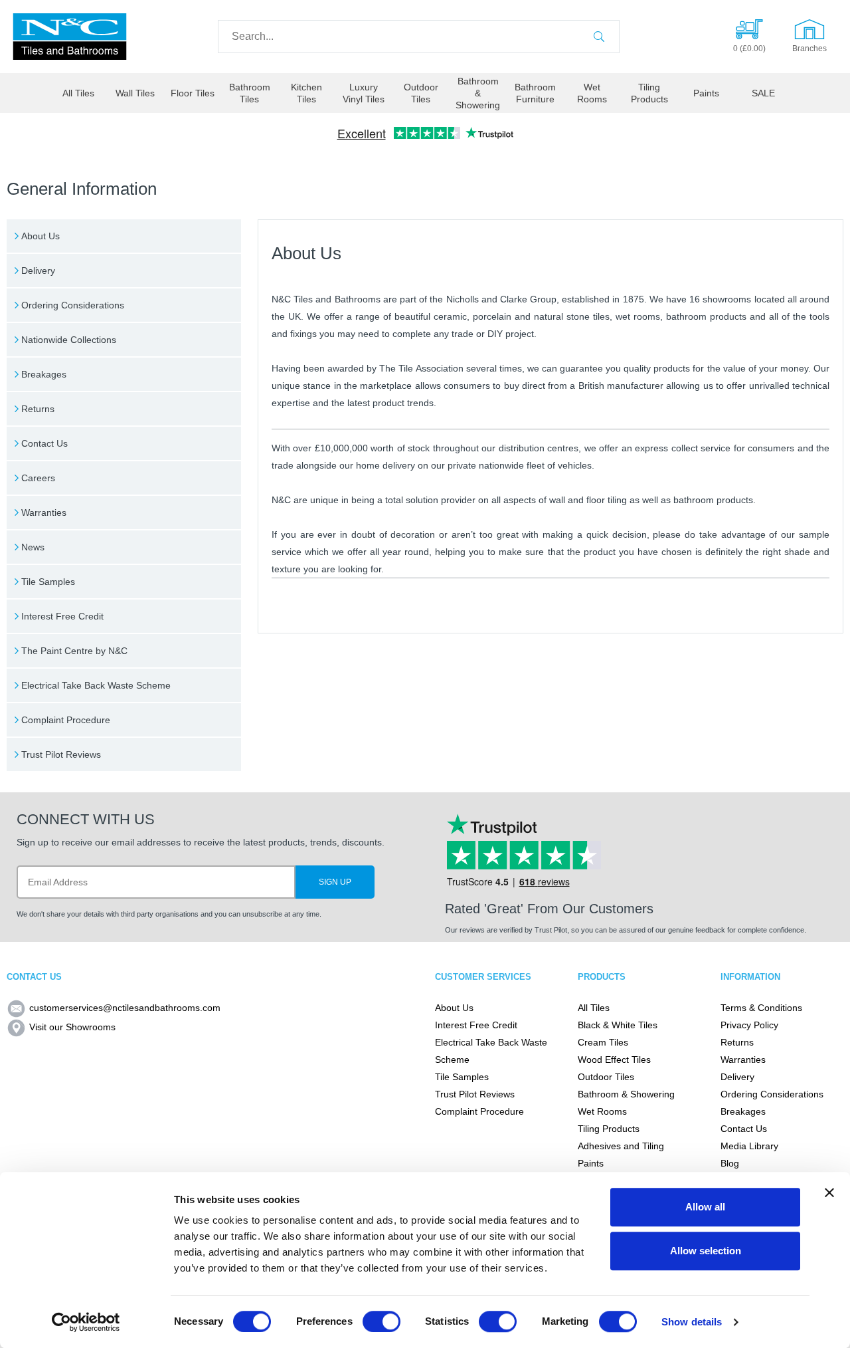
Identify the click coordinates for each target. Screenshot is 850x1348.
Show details (691, 1321)
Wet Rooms (592, 93)
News (32, 547)
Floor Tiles (192, 93)
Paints (706, 93)
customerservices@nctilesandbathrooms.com (124, 1007)
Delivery (38, 270)
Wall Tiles (135, 93)
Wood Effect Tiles (614, 1059)
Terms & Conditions (761, 1007)
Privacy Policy (749, 1025)
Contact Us (44, 443)
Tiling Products (649, 93)
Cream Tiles (603, 1042)
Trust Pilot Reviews (61, 754)
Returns (37, 408)
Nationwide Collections (68, 339)
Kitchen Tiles (306, 93)
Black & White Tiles (617, 1025)
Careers (38, 478)
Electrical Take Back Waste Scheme (96, 685)
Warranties (43, 512)
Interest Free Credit (62, 616)
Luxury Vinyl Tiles (363, 93)
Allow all (705, 1206)
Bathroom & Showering (478, 93)
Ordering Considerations (72, 305)
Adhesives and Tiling (621, 1146)
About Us (40, 236)
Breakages (43, 374)
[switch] (381, 1321)
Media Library (749, 1146)
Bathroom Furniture (535, 93)
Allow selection (705, 1250)
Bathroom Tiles (249, 93)
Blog (730, 1163)
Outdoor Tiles (421, 93)
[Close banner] (829, 1192)
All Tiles (78, 93)
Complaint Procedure (65, 720)
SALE (763, 93)
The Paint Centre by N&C (74, 650)
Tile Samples (48, 581)
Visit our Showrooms (72, 1027)
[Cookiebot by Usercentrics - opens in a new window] (86, 1322)
